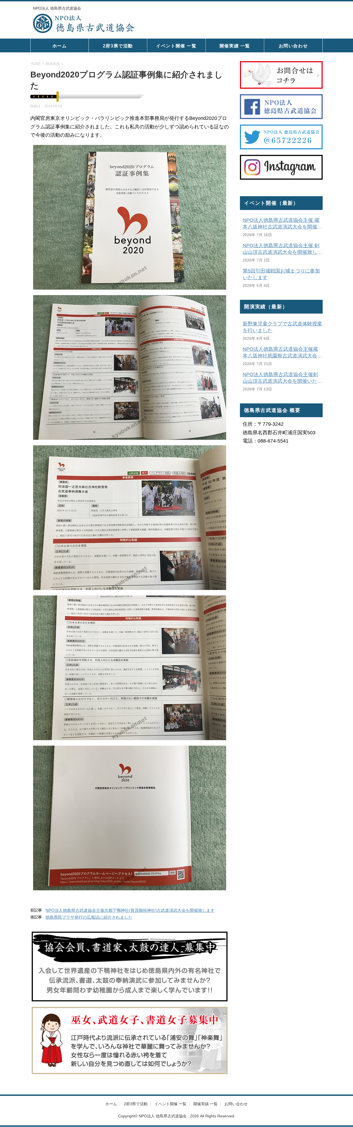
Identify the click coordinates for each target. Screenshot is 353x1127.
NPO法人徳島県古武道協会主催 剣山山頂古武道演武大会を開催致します (282, 249)
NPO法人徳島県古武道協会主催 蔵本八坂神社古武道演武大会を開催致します (282, 223)
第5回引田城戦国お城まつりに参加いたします (281, 274)
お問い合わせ (293, 46)
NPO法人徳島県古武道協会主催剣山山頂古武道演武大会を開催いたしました (282, 378)
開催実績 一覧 (235, 46)
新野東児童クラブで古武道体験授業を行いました (282, 327)
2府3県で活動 (118, 46)
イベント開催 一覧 (176, 46)
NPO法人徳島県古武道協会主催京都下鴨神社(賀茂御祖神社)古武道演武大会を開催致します (130, 910)
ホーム (59, 46)
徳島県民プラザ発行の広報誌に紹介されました (89, 917)
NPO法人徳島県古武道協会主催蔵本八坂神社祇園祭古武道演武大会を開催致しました (282, 352)
